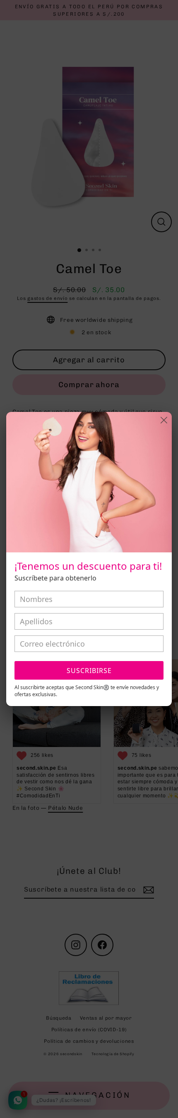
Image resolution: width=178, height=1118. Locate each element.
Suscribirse (89, 670)
